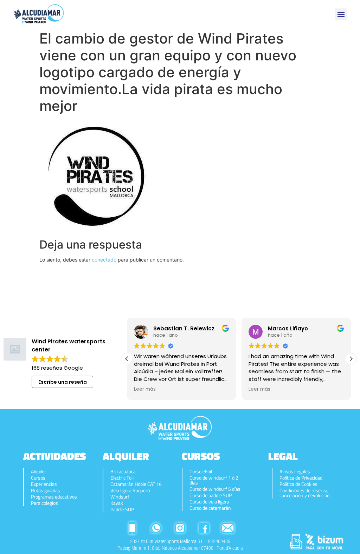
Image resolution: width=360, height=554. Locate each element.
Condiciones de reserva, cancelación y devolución (304, 493)
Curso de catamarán (210, 508)
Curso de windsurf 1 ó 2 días (213, 480)
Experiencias (44, 484)
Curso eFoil (200, 471)
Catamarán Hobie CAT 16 (136, 484)
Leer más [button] (145, 389)
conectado (104, 260)
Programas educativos (54, 497)
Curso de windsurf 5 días (214, 489)
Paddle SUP (122, 509)
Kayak (116, 503)
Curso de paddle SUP (210, 495)
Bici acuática (123, 471)
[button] (341, 14)
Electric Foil (122, 478)
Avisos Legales (294, 471)
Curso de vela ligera (209, 502)
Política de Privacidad (300, 478)
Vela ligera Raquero (130, 490)
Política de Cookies (298, 484)
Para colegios (44, 503)
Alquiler (38, 471)
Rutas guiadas (45, 490)
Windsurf (119, 497)
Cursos (38, 478)
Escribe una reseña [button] (62, 381)
